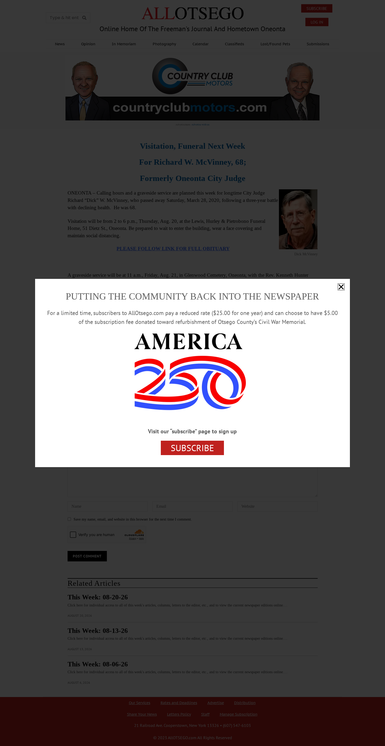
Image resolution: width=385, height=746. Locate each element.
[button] (341, 286)
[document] (192, 373)
